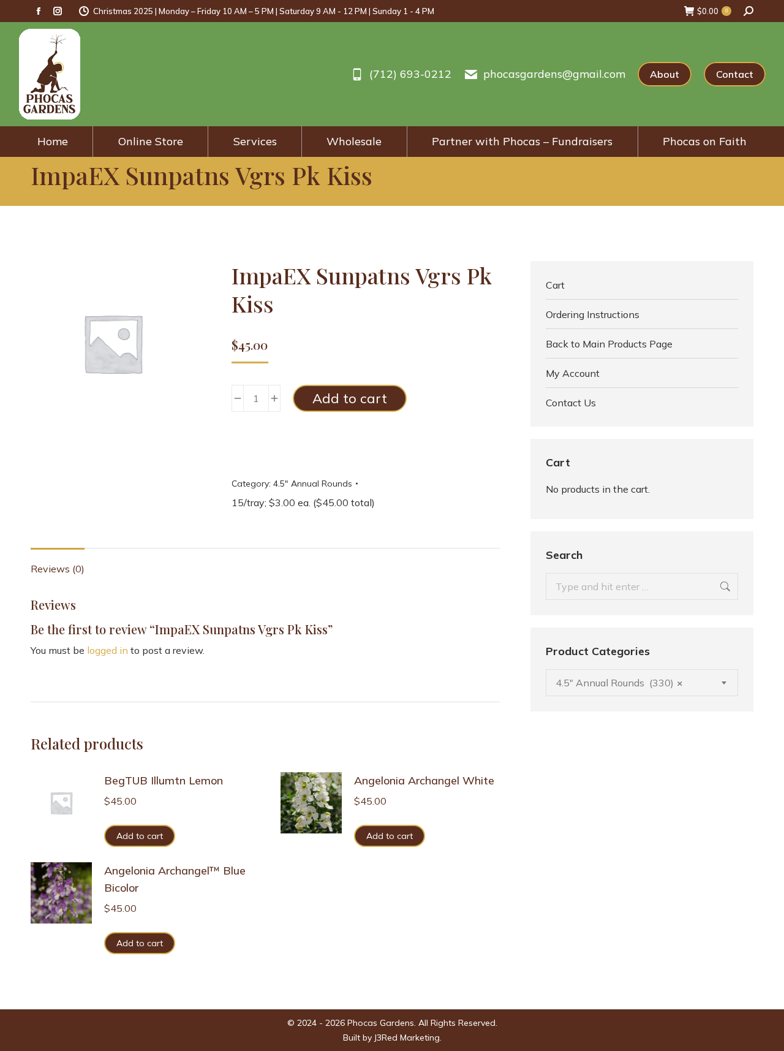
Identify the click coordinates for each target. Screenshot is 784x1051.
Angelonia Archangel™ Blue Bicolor (175, 879)
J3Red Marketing (407, 1037)
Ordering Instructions (592, 314)
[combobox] (642, 682)
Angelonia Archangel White (424, 780)
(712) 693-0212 (410, 74)
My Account (573, 373)
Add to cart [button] (139, 835)
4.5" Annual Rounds (312, 483)
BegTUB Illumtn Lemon (163, 780)
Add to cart (349, 398)
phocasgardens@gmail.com (554, 74)
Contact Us (571, 402)
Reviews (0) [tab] (58, 569)
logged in (107, 650)
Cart (555, 285)
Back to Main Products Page (609, 344)
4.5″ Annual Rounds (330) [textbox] (619, 683)
